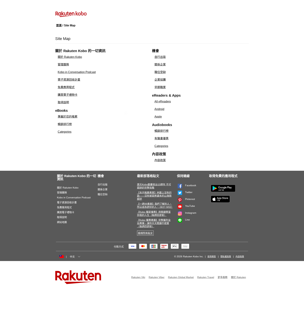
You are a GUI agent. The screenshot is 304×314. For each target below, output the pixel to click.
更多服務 (222, 277)
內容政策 (160, 160)
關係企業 (160, 64)
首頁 (59, 25)
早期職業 (160, 87)
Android (159, 109)
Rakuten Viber (156, 277)
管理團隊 (63, 64)
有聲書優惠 (161, 138)
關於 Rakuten (238, 277)
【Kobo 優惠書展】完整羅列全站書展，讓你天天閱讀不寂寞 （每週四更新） (154, 223)
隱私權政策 (225, 256)
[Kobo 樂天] (152, 14)
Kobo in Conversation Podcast (77, 72)
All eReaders (162, 101)
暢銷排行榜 (65, 124)
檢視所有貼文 (145, 233)
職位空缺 (160, 72)
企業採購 (160, 79)
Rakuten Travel (205, 277)
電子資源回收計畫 (69, 79)
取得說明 (63, 102)
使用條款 (211, 256)
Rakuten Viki (138, 277)
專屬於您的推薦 (67, 116)
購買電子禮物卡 (67, 94)
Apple (158, 116)
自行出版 (160, 56)
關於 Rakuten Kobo (70, 56)
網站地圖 (62, 222)
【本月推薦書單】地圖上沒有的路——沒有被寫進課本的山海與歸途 (154, 195)
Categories (64, 131)
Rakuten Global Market (181, 277)
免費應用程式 (66, 87)
